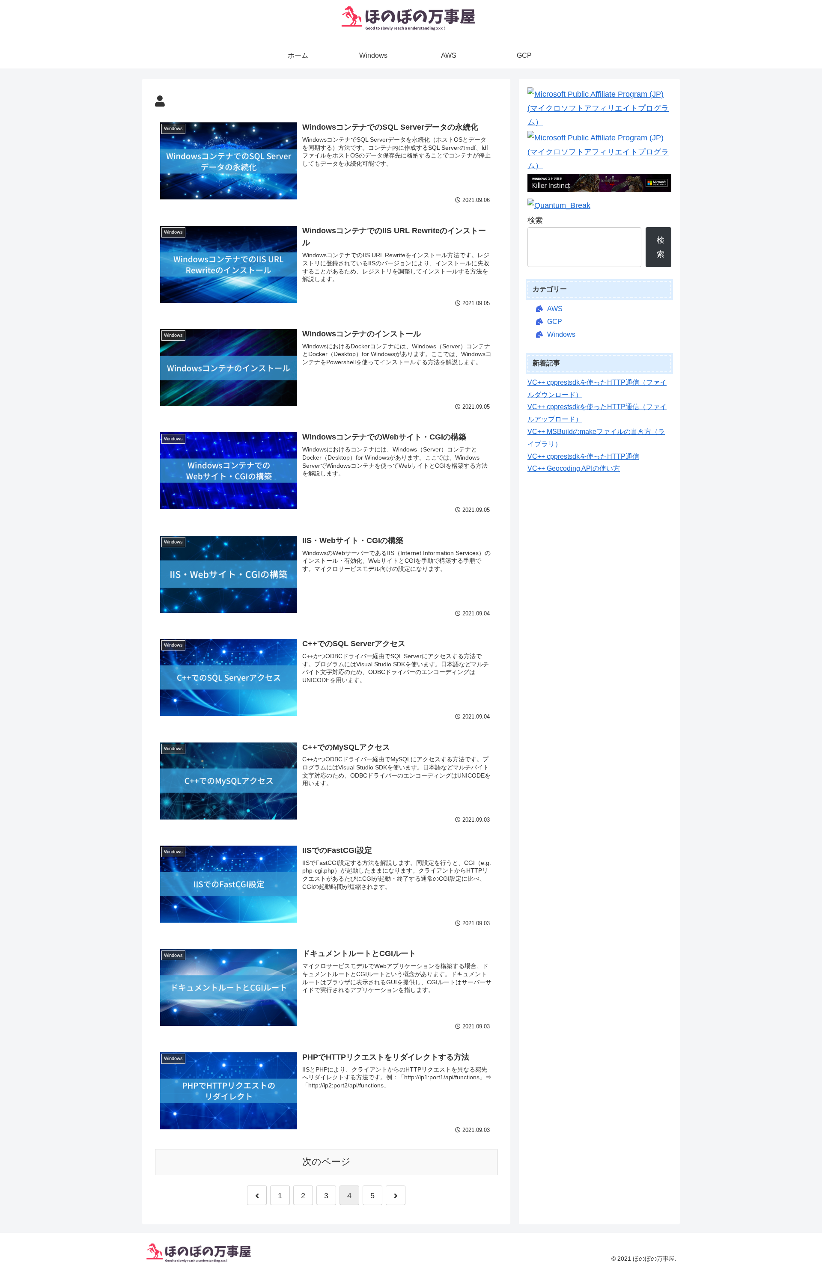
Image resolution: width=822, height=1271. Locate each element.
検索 (535, 220)
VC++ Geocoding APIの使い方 (573, 468)
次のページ (326, 1161)
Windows (561, 334)
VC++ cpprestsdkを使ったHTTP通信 (583, 456)
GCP (554, 321)
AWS (555, 308)
